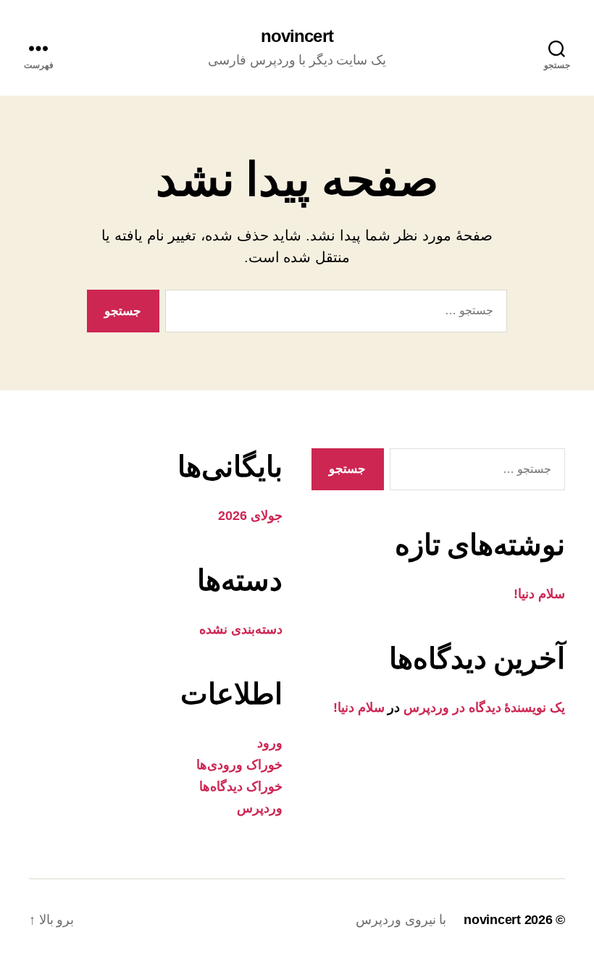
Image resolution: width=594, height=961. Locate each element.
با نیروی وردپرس (401, 919)
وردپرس (260, 808)
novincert (296, 36)
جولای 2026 (250, 515)
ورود (270, 743)
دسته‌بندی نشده (241, 629)
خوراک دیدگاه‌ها (241, 786)
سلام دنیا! (539, 594)
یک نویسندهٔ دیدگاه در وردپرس (484, 707)
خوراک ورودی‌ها (239, 765)
